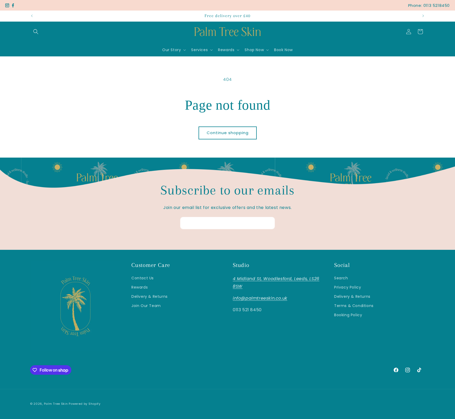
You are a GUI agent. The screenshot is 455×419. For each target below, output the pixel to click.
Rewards (139, 287)
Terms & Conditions (354, 305)
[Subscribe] (269, 223)
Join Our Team (146, 305)
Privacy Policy (347, 287)
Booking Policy (348, 315)
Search (341, 278)
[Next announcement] (423, 16)
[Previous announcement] (32, 16)
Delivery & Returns (149, 296)
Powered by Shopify (85, 404)
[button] (36, 31)
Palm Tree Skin (56, 404)
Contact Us (142, 278)
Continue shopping (228, 132)
